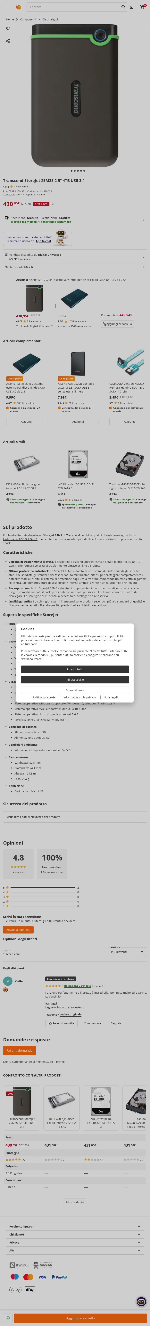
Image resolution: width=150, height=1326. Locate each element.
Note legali (111, 697)
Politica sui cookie (43, 697)
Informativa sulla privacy (79, 697)
